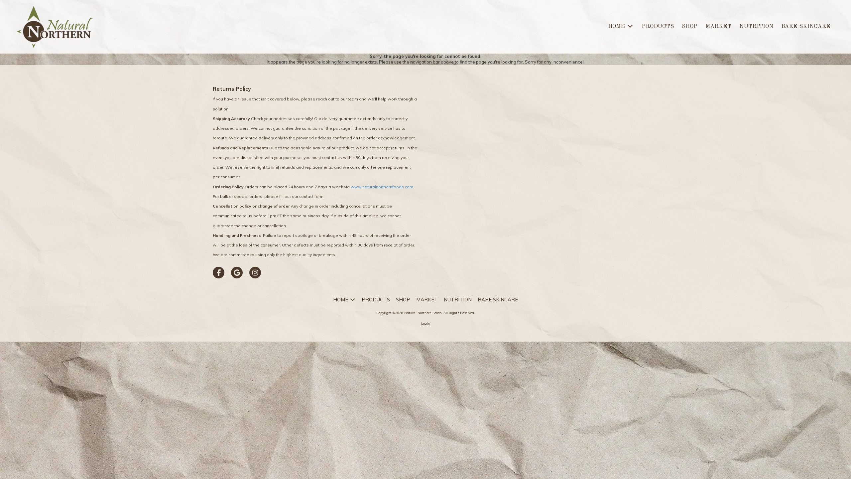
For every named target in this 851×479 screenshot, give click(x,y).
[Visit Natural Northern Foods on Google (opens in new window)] (237, 272)
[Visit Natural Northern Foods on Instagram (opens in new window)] (255, 272)
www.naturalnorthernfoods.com (382, 186)
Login (425, 323)
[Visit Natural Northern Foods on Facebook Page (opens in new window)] (218, 272)
